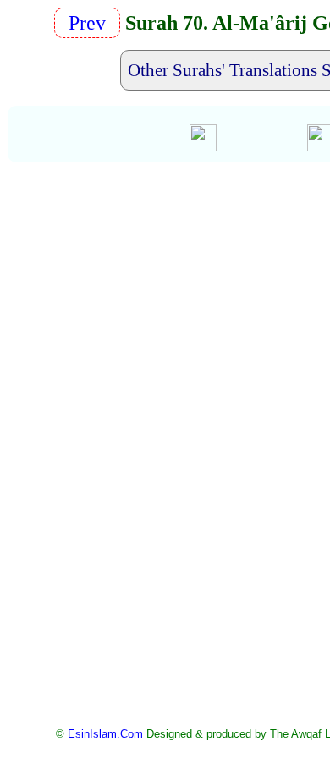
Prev (92, 23)
